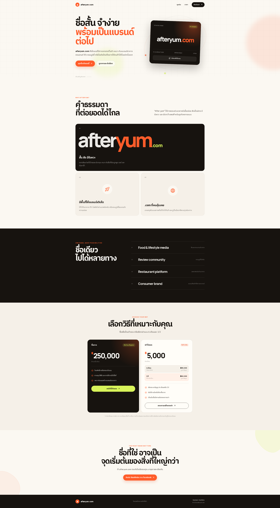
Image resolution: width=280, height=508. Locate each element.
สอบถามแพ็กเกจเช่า (167, 405)
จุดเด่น (179, 4)
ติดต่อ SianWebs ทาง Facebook (140, 477)
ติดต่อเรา (198, 4)
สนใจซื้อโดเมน (113, 388)
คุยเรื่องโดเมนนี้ (85, 63)
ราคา (186, 4)
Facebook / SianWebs (199, 500)
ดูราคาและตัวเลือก (106, 63)
